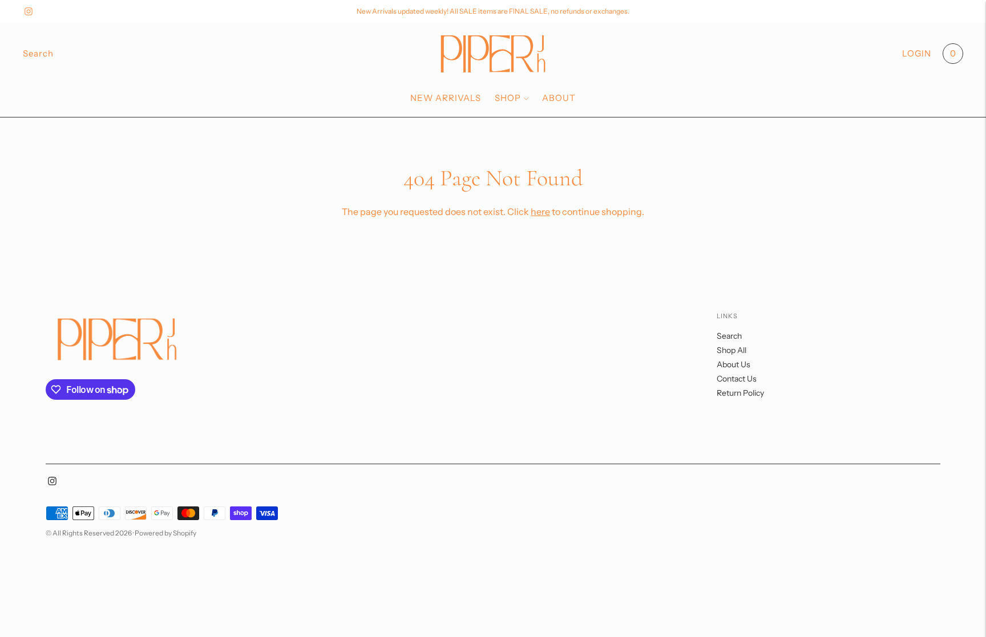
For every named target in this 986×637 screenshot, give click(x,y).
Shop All (731, 350)
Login (916, 53)
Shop (508, 97)
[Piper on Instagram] (29, 11)
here (540, 211)
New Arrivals (445, 97)
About (559, 97)
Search (729, 336)
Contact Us (737, 379)
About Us (733, 364)
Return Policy (740, 393)
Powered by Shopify (165, 533)
